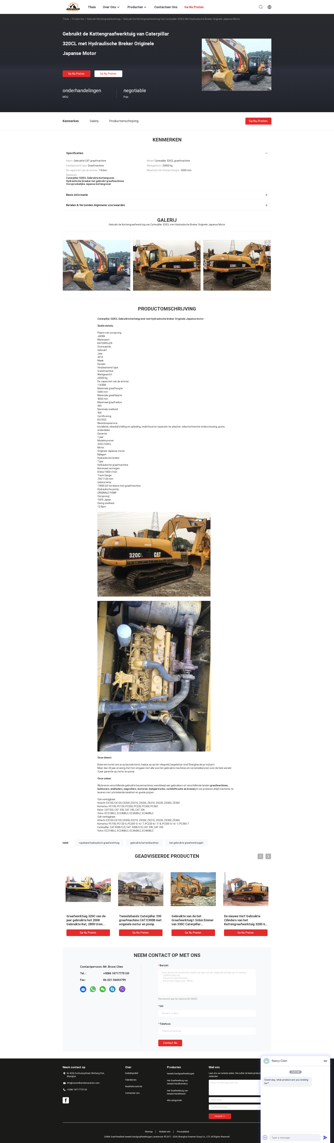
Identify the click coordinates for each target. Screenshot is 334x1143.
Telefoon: (165, 1023)
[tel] (132, 989)
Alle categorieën (174, 1100)
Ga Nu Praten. (76, 73)
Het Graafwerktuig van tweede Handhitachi (177, 1092)
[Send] (325, 1137)
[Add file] (265, 1137)
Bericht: (164, 965)
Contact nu (170, 1043)
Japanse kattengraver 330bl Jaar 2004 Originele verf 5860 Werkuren (245, 920)
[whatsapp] (93, 989)
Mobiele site (164, 1131)
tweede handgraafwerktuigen (180, 1073)
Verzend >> (219, 1116)
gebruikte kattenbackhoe (144, 842)
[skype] (112, 989)
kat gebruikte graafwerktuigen (186, 842)
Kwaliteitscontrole (133, 1086)
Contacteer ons (132, 1093)
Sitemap (149, 1131)
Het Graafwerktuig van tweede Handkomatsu (177, 1082)
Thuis (66, 19)
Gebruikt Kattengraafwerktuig (103, 19)
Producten (78, 19)
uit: (162, 1006)
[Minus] (325, 1061)
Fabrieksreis (131, 1080)
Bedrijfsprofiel (131, 1073)
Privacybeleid (183, 1131)
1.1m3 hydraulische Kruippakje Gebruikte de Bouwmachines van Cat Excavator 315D (88, 920)
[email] (83, 989)
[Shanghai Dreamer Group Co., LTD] (73, 6)
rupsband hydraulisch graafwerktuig (99, 842)
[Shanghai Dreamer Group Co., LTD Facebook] (66, 1100)
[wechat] (103, 989)
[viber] (122, 989)
